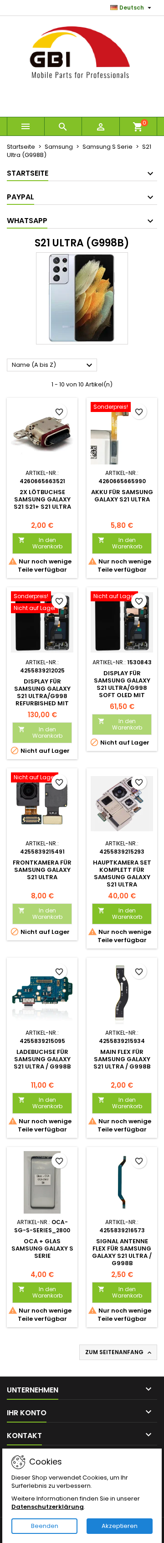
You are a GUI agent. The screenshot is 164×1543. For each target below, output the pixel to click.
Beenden (44, 1526)
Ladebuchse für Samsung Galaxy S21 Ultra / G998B (42, 1059)
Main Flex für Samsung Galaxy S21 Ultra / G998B (121, 1059)
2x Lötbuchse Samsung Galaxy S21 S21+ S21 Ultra (42, 499)
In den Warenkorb (40, 543)
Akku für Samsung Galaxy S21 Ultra (122, 496)
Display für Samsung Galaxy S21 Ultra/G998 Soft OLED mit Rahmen (122, 688)
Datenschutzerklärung (47, 1506)
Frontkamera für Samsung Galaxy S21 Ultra (42, 869)
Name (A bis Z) (53, 365)
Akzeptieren (120, 1526)
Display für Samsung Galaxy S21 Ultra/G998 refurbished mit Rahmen (42, 696)
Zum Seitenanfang (119, 1352)
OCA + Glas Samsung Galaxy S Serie (42, 1248)
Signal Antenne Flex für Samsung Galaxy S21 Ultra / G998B (122, 1252)
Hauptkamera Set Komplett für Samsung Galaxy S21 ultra (122, 873)
